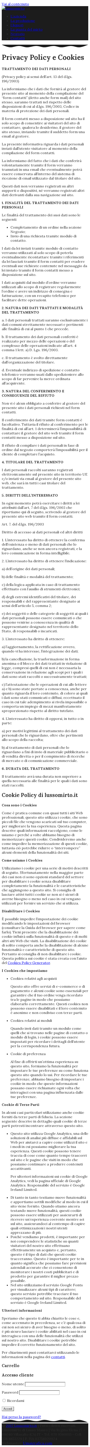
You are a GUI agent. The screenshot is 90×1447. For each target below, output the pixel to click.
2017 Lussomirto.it (21, 1425)
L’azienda (18, 16)
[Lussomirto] (13, 8)
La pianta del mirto (26, 29)
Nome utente (13, 1384)
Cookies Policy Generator (29, 963)
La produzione (22, 20)
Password (10, 1392)
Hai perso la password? (21, 1417)
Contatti (17, 38)
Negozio (17, 34)
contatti (58, 1357)
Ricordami (15, 1400)
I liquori (16, 25)
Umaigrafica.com (37, 1443)
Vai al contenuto (15, 4)
